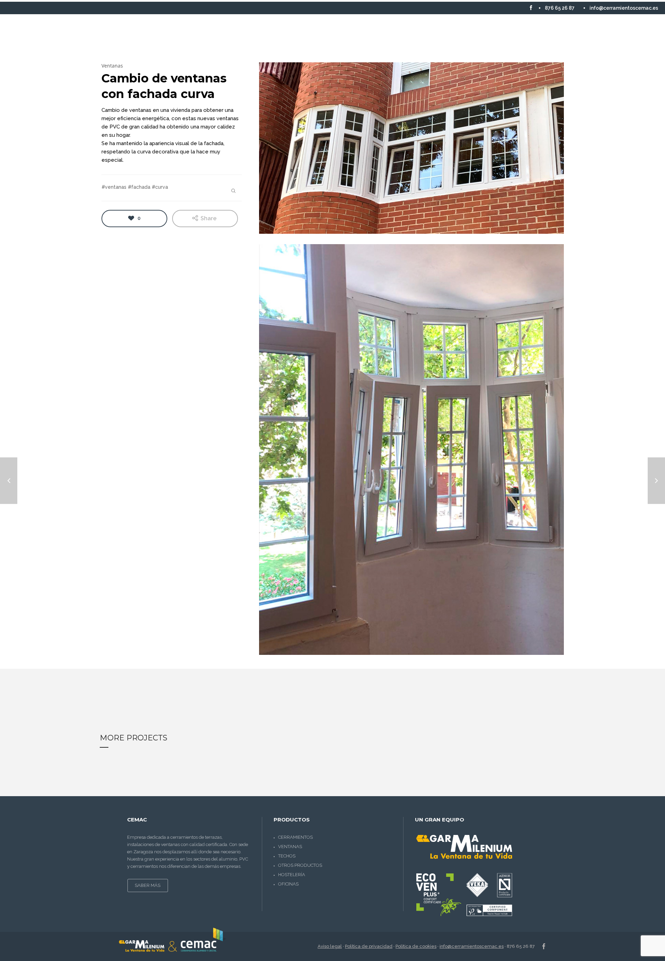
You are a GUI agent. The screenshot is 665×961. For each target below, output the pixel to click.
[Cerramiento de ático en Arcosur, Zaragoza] (8, 480)
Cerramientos (295, 837)
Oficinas (288, 884)
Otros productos (300, 865)
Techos (286, 855)
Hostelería (291, 874)
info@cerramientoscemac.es (472, 946)
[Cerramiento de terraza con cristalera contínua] (656, 480)
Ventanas (290, 846)
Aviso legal (330, 946)
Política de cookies (416, 946)
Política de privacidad (368, 946)
